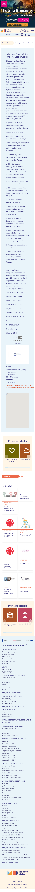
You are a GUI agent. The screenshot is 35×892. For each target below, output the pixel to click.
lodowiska (5, 793)
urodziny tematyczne (8, 766)
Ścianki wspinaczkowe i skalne (11, 797)
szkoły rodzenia (7, 716)
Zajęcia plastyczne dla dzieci (11, 850)
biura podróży (6, 790)
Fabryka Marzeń (25, 535)
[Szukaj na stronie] (25, 30)
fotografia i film (7, 669)
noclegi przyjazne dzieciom (10, 728)
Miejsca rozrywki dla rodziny (25, 560)
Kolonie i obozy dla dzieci (10, 735)
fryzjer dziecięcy (7, 672)
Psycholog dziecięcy (8, 652)
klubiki (4, 689)
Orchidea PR (24, 563)
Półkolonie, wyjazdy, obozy (13, 726)
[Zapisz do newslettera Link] (29, 34)
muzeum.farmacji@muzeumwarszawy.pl (18, 385)
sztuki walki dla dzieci (8, 760)
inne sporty (5, 741)
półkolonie (5, 733)
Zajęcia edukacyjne (10, 821)
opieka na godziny (8, 687)
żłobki (4, 685)
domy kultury (6, 808)
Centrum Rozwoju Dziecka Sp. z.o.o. (8, 567)
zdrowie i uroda (7, 714)
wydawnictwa (6, 810)
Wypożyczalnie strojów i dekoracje (13, 770)
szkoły (4, 680)
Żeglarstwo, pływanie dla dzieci (12, 751)
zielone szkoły (6, 699)
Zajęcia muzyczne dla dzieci (11, 852)
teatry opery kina (7, 813)
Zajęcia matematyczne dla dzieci (12, 832)
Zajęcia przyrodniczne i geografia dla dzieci (15, 842)
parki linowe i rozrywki (9, 786)
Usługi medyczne (9, 649)
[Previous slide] (6, 456)
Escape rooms (6, 795)
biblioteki (5, 806)
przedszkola (8, 531)
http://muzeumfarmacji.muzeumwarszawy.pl (20, 387)
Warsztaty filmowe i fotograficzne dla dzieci (16, 857)
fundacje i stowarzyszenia (10, 817)
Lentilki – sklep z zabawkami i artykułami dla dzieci (9, 509)
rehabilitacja (6, 656)
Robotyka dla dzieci (8, 839)
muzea (6, 587)
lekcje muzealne (7, 703)
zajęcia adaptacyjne (8, 677)
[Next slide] (28, 456)
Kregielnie (5, 783)
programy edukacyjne (9, 701)
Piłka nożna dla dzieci (8, 744)
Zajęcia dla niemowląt (11, 693)
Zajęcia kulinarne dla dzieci (10, 828)
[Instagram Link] (22, 34)
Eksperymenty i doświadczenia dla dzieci (15, 844)
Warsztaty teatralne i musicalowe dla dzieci (15, 855)
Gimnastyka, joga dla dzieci (10, 748)
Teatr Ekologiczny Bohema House (25, 496)
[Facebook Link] (25, 34)
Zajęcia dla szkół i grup (12, 696)
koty (23, 476)
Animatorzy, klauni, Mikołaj (25, 588)
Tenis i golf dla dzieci (8, 758)
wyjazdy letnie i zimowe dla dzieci (12, 731)
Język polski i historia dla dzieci (11, 835)
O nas (14, 882)
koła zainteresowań (8, 823)
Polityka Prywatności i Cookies (17, 884)
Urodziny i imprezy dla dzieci (14, 763)
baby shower (6, 768)
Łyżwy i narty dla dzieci (9, 755)
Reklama (16, 34)
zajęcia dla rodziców (8, 712)
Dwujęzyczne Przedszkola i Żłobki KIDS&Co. (8, 536)
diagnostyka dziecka (8, 661)
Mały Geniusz (24, 591)
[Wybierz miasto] (28, 30)
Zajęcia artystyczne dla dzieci (15, 848)
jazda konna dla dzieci (9, 746)
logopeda (5, 663)
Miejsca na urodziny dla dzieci (11, 777)
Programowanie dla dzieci (10, 826)
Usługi (4, 667)
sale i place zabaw (8, 788)
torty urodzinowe (7, 773)
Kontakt (8, 34)
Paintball (5, 800)
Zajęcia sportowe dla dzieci (14, 739)
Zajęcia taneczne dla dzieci (10, 859)
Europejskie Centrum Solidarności (8, 591)
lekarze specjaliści (8, 659)
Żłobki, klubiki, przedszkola (13, 675)
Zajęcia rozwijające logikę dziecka (12, 837)
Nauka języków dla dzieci (10, 830)
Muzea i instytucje (10, 803)
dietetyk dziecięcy (8, 654)
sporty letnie (6, 753)
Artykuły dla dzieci (8, 503)
